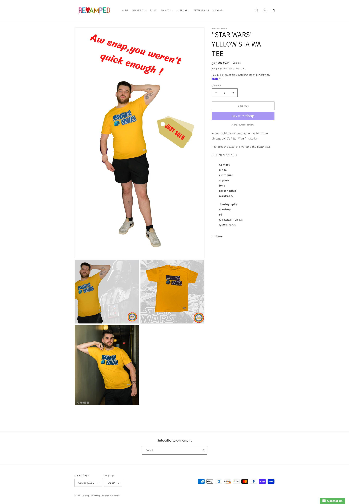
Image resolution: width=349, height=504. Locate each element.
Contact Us (334, 500)
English (111, 482)
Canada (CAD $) (86, 482)
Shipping (216, 68)
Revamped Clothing (91, 495)
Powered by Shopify (110, 495)
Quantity (216, 85)
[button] (139, 10)
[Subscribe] (203, 450)
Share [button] (219, 236)
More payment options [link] (243, 124)
